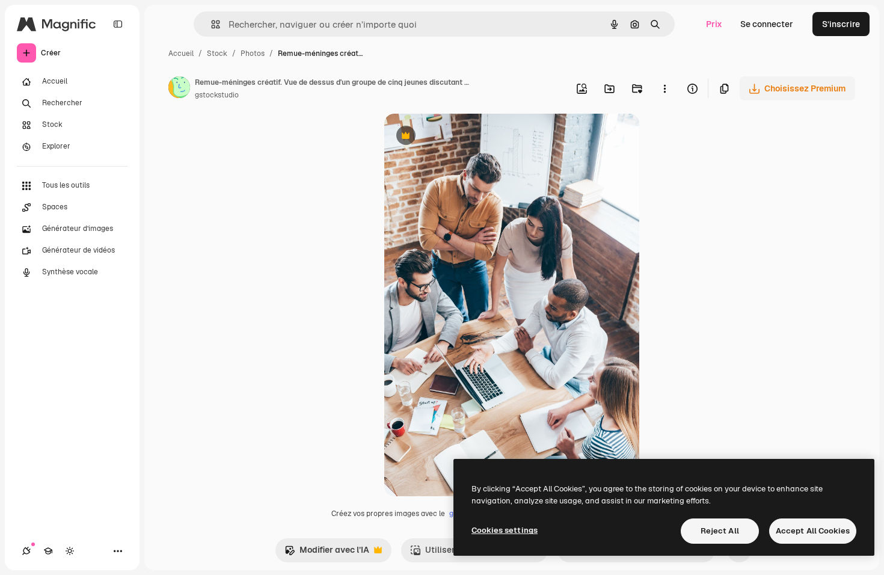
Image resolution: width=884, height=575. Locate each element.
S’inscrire (841, 24)
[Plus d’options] (664, 88)
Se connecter (766, 24)
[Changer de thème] (69, 551)
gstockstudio (217, 95)
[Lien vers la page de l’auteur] (179, 89)
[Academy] (48, 551)
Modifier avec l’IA (326, 553)
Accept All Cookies (813, 531)
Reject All (720, 531)
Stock (217, 53)
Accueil (181, 53)
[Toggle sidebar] (117, 24)
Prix (714, 24)
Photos (253, 53)
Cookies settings (504, 530)
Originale (463, 137)
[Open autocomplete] (210, 24)
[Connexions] (26, 551)
